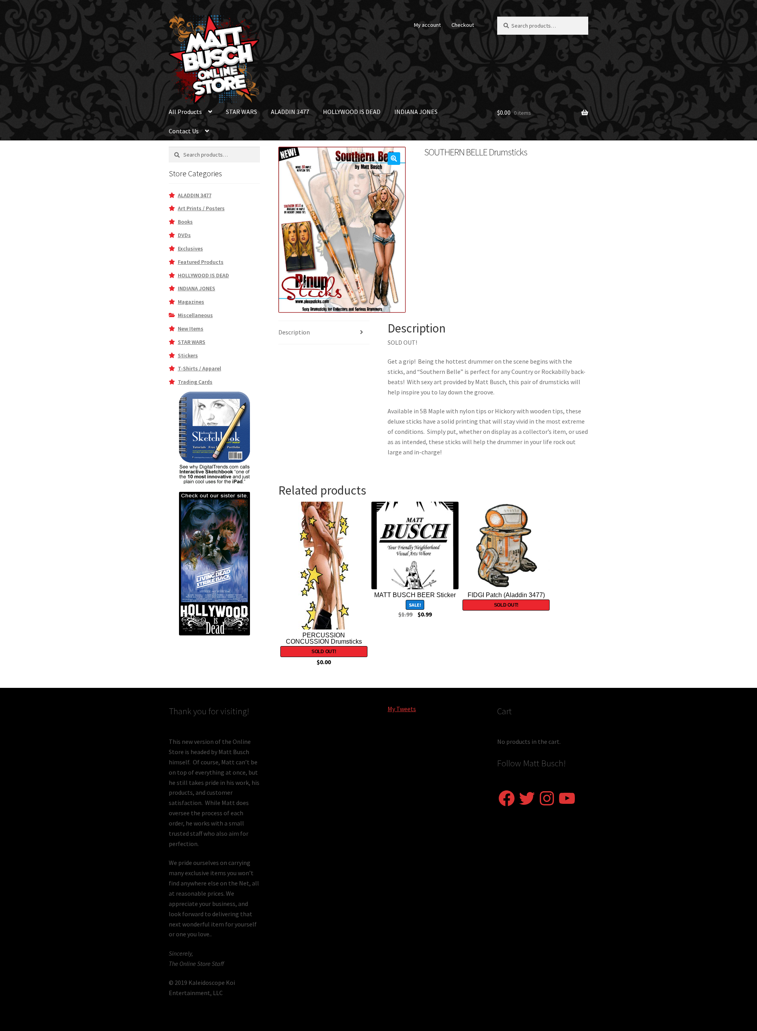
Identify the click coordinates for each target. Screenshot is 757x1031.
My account (427, 24)
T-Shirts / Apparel (199, 368)
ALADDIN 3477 (290, 112)
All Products (185, 112)
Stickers (188, 355)
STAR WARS (241, 112)
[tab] (323, 332)
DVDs (184, 235)
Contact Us (184, 131)
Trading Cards (195, 381)
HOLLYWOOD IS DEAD (351, 112)
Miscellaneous (195, 315)
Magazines (191, 301)
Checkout (462, 24)
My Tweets (402, 709)
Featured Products (201, 261)
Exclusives (190, 248)
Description (294, 332)
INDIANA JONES (416, 112)
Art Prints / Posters (201, 208)
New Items (190, 328)
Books (185, 221)
